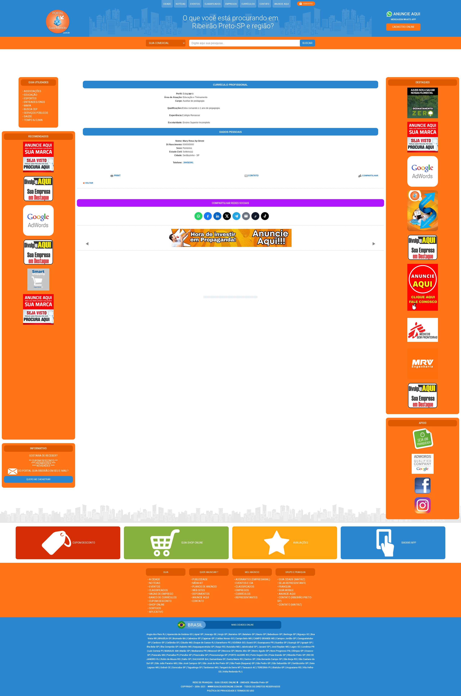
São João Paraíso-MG (166, 663)
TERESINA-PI (263, 667)
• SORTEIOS (154, 608)
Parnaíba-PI (173, 655)
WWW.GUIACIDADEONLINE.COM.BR (225, 686)
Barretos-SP (235, 634)
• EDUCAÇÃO (30, 94)
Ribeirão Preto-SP (296, 655)
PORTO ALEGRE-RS (239, 655)
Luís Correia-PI (155, 651)
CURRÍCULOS (248, 4)
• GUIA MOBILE (285, 590)
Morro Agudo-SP (260, 651)
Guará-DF (251, 642)
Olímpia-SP (297, 651)
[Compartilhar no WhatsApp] (198, 216)
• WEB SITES (198, 590)
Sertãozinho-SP (300, 663)
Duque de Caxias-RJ (204, 642)
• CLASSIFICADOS (158, 590)
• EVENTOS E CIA (243, 583)
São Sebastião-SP (281, 663)
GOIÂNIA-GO (238, 642)
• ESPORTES (30, 98)
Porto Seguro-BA (258, 655)
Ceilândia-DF (172, 642)
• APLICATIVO (155, 611)
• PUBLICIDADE (199, 579)
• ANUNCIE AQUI (200, 597)
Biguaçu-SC (303, 634)
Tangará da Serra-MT (230, 667)
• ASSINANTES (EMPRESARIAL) (252, 579)
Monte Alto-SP (243, 651)
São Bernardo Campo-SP (269, 659)
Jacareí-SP (264, 647)
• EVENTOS (154, 586)
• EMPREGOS (241, 590)
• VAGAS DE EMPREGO (160, 593)
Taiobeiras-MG (210, 667)
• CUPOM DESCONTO (160, 601)
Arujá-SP (222, 634)
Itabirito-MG (186, 647)
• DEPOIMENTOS (200, 593)
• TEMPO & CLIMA (33, 120)
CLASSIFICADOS (212, 4)
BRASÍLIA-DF (164, 638)
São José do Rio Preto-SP (216, 663)
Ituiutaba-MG (233, 647)
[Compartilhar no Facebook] (208, 216)
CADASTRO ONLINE (403, 26)
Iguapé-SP (306, 642)
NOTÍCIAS (180, 4)
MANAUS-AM (171, 651)
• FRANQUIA (284, 586)
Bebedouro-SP (275, 634)
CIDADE (167, 4)
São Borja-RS (290, 659)
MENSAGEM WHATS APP (403, 19)
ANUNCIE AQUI (281, 4)
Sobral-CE (165, 667)
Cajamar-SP (208, 638)
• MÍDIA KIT (197, 583)
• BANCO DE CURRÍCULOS (162, 597)
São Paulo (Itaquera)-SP (242, 663)
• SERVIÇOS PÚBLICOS (35, 112)
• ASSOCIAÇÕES (32, 91)
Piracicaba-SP (200, 655)
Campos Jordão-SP (286, 638)
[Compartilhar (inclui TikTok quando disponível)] (265, 216)
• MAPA (27, 105)
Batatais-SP (249, 634)
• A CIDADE (154, 579)
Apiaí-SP (198, 634)
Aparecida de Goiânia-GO (180, 634)
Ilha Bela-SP (153, 647)
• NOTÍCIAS (154, 583)
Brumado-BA (179, 638)
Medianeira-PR (199, 651)
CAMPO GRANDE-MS (264, 638)
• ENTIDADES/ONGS (34, 102)
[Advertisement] (230, 61)
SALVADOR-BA (200, 659)
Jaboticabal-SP (249, 647)
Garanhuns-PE (223, 642)
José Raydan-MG (280, 647)
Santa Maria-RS (235, 659)
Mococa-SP (228, 651)
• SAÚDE (27, 116)
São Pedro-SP (263, 663)
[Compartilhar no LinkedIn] (217, 216)
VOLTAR (89, 183)
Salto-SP (186, 659)
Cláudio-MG (186, 642)
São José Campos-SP (190, 663)
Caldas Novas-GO (225, 638)
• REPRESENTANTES (246, 597)
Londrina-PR (308, 647)
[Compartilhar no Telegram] (236, 216)
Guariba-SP (281, 642)
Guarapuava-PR (266, 642)
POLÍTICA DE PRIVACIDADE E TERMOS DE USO (230, 691)
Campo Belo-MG (244, 638)
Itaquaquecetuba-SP (203, 647)
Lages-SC (295, 647)
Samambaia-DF (217, 659)
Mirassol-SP (214, 651)
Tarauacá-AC (249, 667)
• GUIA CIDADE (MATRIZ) (291, 579)
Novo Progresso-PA (280, 651)
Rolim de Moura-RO (170, 659)
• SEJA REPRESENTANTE (291, 583)
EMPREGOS (231, 4)
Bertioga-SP (290, 634)
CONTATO (264, 4)
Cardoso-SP (158, 642)
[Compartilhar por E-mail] (246, 216)
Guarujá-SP (294, 642)
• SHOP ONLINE (156, 604)
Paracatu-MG (158, 655)
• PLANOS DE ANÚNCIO (204, 586)
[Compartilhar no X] (227, 216)
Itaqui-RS (220, 647)
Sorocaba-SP (179, 667)
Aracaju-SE (210, 634)
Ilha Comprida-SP (169, 647)
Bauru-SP (261, 634)
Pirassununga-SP (218, 655)
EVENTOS (195, 4)
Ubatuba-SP (278, 667)
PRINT (117, 175)
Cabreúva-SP (194, 638)
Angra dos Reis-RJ (155, 634)
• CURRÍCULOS (242, 593)
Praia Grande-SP (277, 655)
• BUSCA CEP (30, 109)
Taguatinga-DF (194, 667)
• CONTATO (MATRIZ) (289, 604)
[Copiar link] (255, 216)
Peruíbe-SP (186, 655)
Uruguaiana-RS (293, 667)
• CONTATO (197, 601)
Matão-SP (185, 651)
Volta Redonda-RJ (232, 671)
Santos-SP (249, 659)
